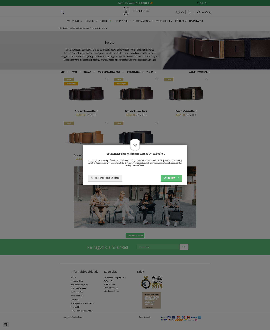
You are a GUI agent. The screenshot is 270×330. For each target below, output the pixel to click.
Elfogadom (169, 177)
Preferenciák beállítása (107, 177)
